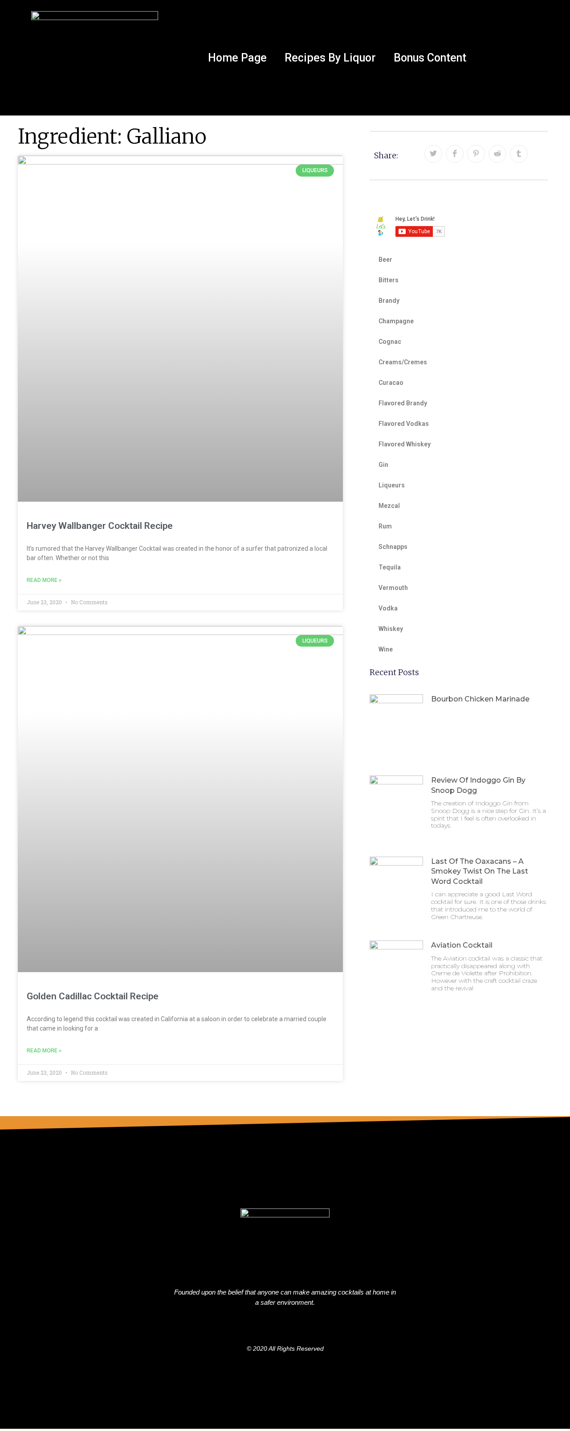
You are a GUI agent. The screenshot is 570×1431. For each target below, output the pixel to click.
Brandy (389, 300)
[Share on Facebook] (455, 154)
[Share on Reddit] (497, 154)
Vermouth (393, 587)
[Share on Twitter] (433, 154)
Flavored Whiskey (405, 444)
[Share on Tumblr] (519, 154)
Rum (385, 526)
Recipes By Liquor (330, 57)
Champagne (396, 321)
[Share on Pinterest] (476, 154)
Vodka (388, 608)
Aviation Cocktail (462, 945)
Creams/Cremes (403, 362)
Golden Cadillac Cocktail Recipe (93, 996)
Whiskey (391, 628)
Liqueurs (392, 485)
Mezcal (389, 505)
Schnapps (393, 546)
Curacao (391, 382)
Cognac (390, 341)
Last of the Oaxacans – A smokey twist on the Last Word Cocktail (479, 871)
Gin (383, 464)
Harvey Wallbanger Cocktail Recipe (100, 525)
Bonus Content (430, 57)
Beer (385, 259)
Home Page (237, 57)
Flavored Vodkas (404, 423)
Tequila (390, 567)
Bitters (389, 280)
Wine (386, 649)
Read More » (44, 580)
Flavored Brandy (403, 403)
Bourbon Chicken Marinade (480, 699)
